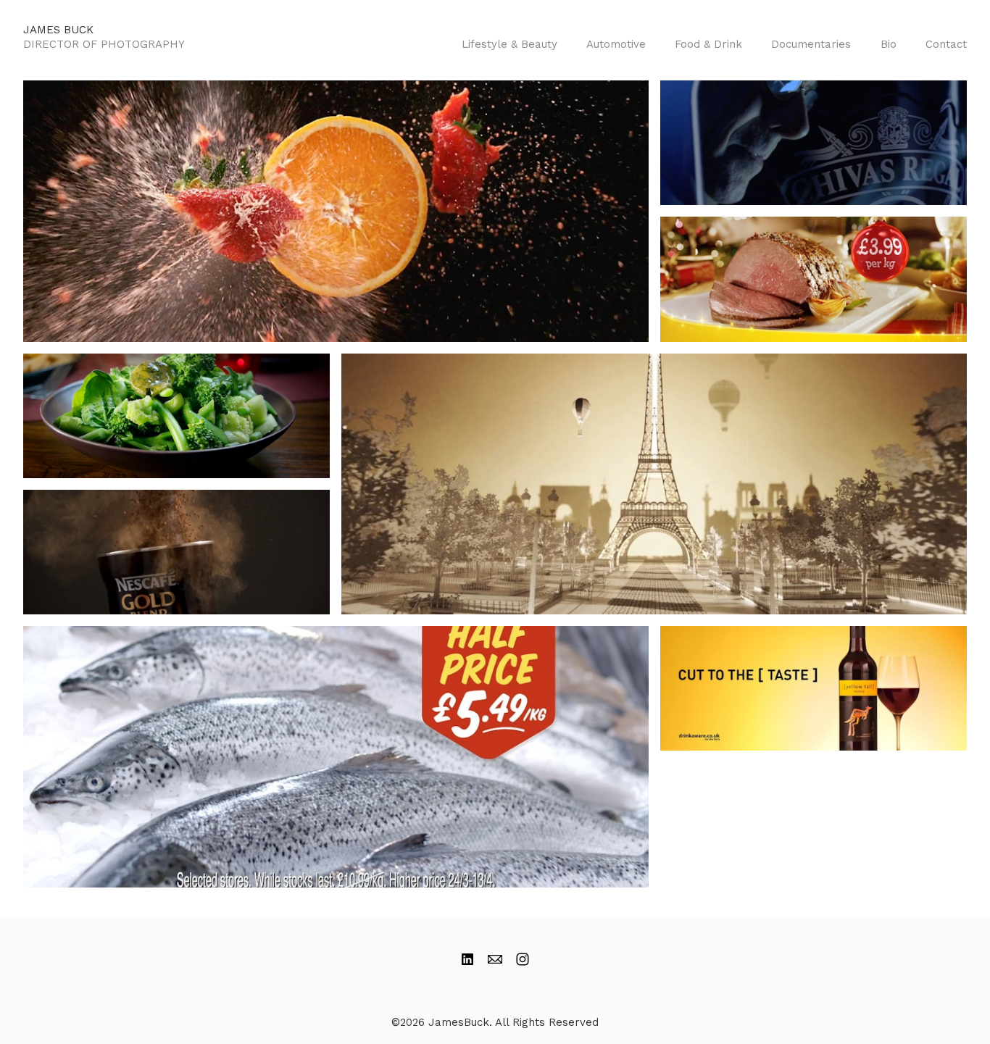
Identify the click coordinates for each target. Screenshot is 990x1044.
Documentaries (811, 44)
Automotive (616, 44)
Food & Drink (708, 44)
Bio (889, 44)
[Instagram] (522, 959)
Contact (946, 44)
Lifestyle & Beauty (509, 44)
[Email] (495, 959)
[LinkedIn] (467, 959)
